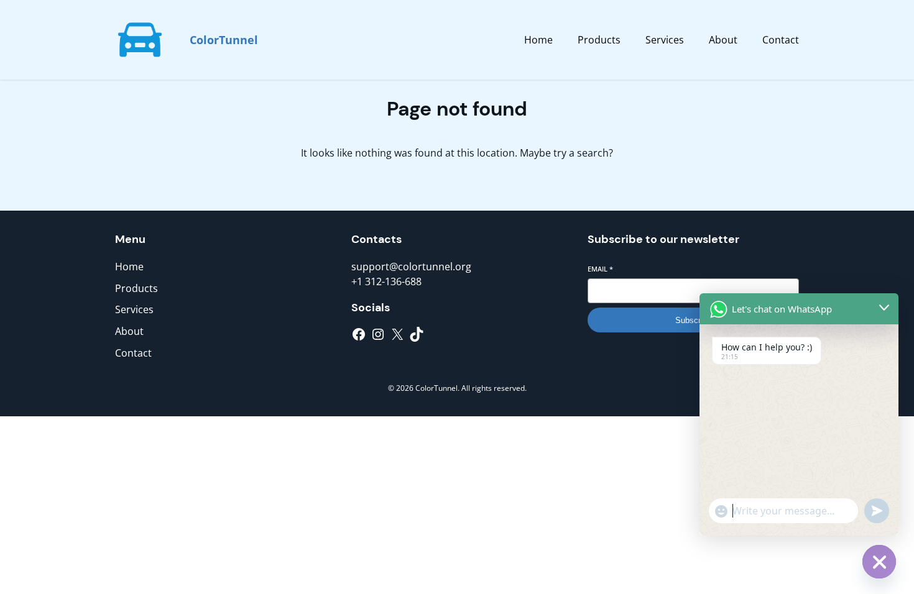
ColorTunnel (224, 39)
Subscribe (693, 320)
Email (600, 268)
